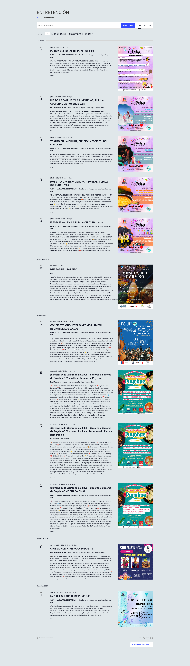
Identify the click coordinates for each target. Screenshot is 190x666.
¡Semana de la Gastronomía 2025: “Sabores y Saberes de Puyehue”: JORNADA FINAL (80, 489)
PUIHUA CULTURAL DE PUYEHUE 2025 (72, 51)
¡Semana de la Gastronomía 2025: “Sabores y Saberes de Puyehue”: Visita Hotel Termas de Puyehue (80, 376)
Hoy (47, 34)
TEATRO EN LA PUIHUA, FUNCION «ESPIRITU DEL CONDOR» (79, 142)
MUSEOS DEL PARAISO (63, 269)
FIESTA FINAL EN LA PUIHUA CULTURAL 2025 (76, 222)
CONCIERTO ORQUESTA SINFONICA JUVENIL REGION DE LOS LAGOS (76, 326)
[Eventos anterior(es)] (38, 34)
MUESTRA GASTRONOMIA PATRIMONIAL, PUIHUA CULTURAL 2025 (79, 183)
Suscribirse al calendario (140, 645)
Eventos (39, 18)
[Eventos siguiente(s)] (42, 34)
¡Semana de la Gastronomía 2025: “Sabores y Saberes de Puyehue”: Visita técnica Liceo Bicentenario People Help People (81, 431)
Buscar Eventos (128, 25)
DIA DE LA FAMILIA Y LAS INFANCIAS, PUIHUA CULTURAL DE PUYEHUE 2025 (77, 102)
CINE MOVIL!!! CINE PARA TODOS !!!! (71, 548)
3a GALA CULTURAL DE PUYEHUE (70, 596)
